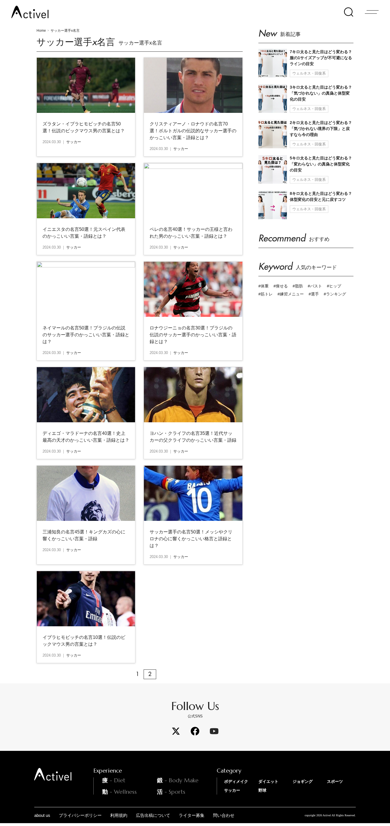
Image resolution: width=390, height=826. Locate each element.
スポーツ (335, 781)
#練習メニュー (291, 294)
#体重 (263, 286)
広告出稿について (153, 815)
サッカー (232, 790)
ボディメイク (236, 781)
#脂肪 (298, 286)
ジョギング (303, 781)
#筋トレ (265, 294)
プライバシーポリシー (80, 815)
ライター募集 (191, 815)
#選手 (314, 294)
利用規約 (118, 815)
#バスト (315, 286)
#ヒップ (334, 286)
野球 (262, 790)
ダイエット (268, 781)
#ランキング (335, 294)
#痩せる (281, 286)
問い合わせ (223, 815)
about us (42, 815)
